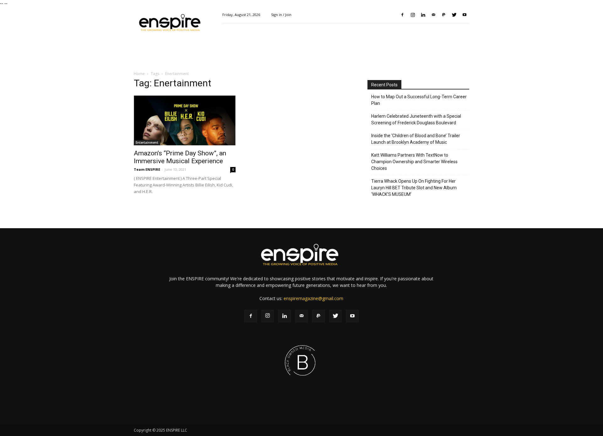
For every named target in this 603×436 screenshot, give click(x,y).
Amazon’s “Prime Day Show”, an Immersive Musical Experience (180, 157)
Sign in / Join (281, 14)
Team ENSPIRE (147, 169)
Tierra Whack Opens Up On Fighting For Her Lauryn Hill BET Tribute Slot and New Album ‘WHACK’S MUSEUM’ (414, 188)
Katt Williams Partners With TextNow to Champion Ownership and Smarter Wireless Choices (414, 162)
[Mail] (433, 14)
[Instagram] (412, 14)
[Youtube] (464, 14)
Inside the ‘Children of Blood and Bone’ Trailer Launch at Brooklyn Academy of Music (415, 139)
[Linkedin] (423, 14)
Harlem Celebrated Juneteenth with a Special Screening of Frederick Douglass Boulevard (416, 119)
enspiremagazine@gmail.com (313, 298)
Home (139, 73)
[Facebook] (402, 14)
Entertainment (147, 142)
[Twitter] (454, 14)
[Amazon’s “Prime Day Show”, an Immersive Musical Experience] (185, 120)
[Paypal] (443, 14)
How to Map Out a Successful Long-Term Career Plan (419, 100)
